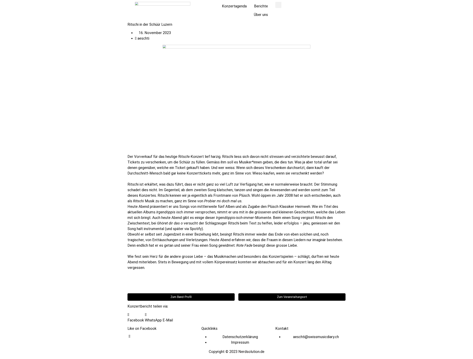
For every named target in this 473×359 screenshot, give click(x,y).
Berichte (261, 6)
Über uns (261, 14)
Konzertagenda (234, 6)
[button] (278, 5)
